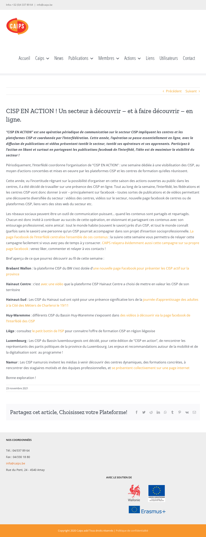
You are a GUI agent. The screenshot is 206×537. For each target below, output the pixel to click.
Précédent (174, 91)
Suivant (191, 91)
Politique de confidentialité (132, 530)
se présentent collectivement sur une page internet (151, 368)
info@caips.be (45, 4)
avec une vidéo (52, 284)
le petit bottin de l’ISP (48, 331)
